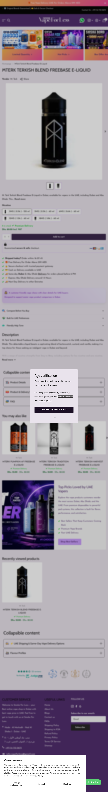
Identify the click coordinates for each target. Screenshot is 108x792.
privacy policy (45, 401)
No (54, 417)
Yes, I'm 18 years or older (54, 410)
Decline (67, 784)
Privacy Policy (36, 776)
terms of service (65, 397)
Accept (41, 784)
